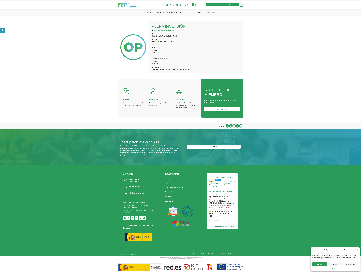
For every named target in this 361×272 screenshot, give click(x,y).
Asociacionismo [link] (185, 12)
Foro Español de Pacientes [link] (222, 191)
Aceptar (319, 264)
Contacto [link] (168, 196)
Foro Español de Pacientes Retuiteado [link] (225, 226)
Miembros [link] (160, 12)
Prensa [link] (167, 179)
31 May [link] (215, 194)
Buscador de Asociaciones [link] (174, 188)
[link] (2, 30)
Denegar (335, 264)
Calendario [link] (169, 192)
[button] (357, 250)
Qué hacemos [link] (172, 12)
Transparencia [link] (210, 12)
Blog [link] (166, 183)
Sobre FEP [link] (149, 12)
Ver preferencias (351, 264)
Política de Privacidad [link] (335, 268)
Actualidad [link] (198, 12)
